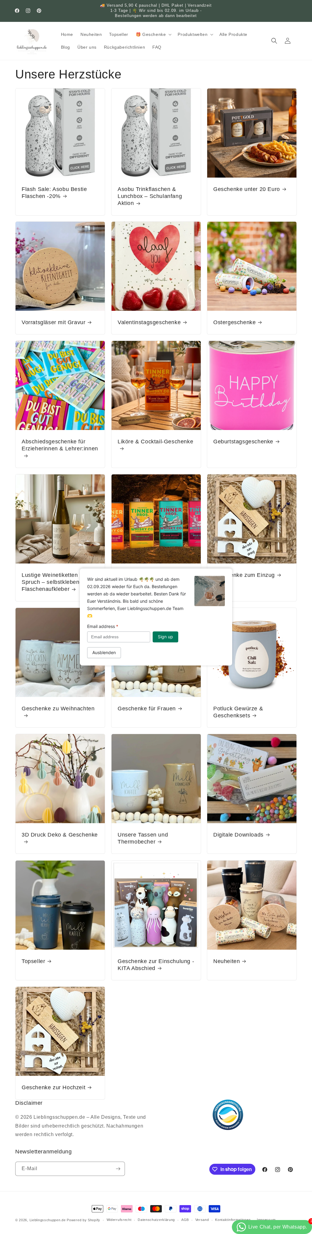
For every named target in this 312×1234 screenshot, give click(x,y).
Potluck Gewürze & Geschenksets (238, 712)
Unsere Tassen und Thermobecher (143, 838)
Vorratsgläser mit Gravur (53, 322)
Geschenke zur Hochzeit (53, 1087)
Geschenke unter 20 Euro (246, 189)
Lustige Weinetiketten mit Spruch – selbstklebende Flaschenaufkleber (54, 582)
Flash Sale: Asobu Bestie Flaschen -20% (54, 192)
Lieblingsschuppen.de (48, 1220)
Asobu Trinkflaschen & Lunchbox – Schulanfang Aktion (150, 196)
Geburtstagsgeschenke (243, 441)
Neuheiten (226, 961)
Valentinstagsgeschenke (149, 322)
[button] (153, 34)
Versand (202, 1220)
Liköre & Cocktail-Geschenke (155, 441)
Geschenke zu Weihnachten (58, 708)
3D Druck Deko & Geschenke (60, 835)
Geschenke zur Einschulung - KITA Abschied (156, 964)
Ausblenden (104, 652)
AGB (185, 1220)
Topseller (33, 961)
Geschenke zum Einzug (244, 575)
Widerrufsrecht (119, 1220)
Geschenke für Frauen (147, 708)
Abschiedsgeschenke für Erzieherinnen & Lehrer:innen (60, 445)
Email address (102, 626)
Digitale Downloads (238, 835)
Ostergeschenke (234, 322)
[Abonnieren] (118, 1169)
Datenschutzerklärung (156, 1220)
